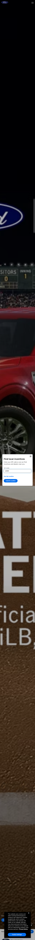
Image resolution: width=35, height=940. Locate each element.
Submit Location (11, 481)
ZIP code (6, 468)
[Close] (30, 456)
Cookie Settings (17, 934)
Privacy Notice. (23, 929)
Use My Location (9, 476)
